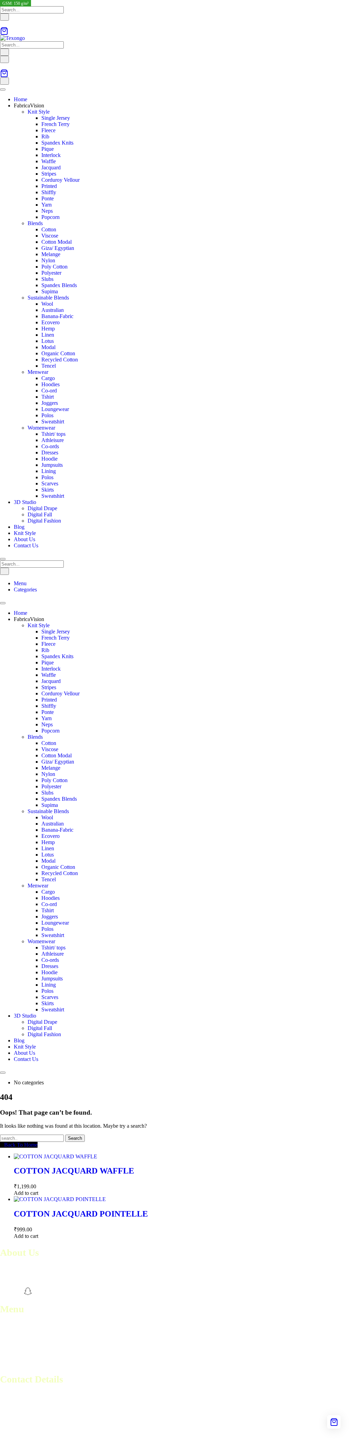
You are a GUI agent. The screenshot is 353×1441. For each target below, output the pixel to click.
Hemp (48, 329)
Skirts (47, 490)
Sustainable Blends (48, 298)
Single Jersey (55, 118)
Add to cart (26, 1193)
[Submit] (4, 17)
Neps (47, 211)
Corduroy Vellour (60, 180)
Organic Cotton (58, 353)
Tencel (48, 366)
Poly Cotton (54, 267)
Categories (25, 589)
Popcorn (50, 217)
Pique (47, 149)
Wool (47, 304)
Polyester (51, 273)
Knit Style (39, 112)
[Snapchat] (28, 1291)
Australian (52, 310)
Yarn (46, 205)
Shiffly (48, 192)
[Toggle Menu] (3, 89)
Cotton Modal (56, 242)
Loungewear (55, 409)
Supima (49, 291)
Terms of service (18, 1344)
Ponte (47, 198)
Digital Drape (42, 508)
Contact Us (26, 545)
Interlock (51, 155)
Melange (50, 254)
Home (20, 99)
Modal (48, 347)
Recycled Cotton (59, 359)
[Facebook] (4, 1291)
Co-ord (49, 390)
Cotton (48, 229)
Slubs (47, 279)
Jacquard (51, 167)
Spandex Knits (57, 143)
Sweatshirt (52, 421)
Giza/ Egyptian (57, 248)
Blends (35, 223)
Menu (20, 583)
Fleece (48, 130)
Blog (19, 527)
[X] (40, 1291)
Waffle (48, 161)
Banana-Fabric (57, 316)
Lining (48, 471)
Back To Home (21, 1145)
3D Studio (25, 502)
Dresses (49, 452)
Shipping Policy (17, 1356)
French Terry (55, 124)
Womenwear (41, 428)
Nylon (48, 260)
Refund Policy (15, 1350)
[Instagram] (16, 1291)
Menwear (38, 372)
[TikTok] (52, 1291)
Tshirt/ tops (53, 434)
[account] (2, 24)
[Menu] (4, 59)
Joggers (49, 403)
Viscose (49, 236)
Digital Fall (40, 514)
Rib (45, 136)
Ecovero (50, 322)
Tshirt (47, 397)
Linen (47, 335)
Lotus (47, 341)
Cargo (48, 378)
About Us (24, 539)
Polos (47, 415)
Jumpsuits (52, 465)
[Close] (3, 559)
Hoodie (49, 459)
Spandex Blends (59, 285)
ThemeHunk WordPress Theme (100, 1432)
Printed (49, 186)
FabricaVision (29, 105)
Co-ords (50, 446)
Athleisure (52, 440)
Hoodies (50, 384)
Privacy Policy (16, 1363)
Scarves (49, 483)
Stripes (48, 174)
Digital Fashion (44, 521)
